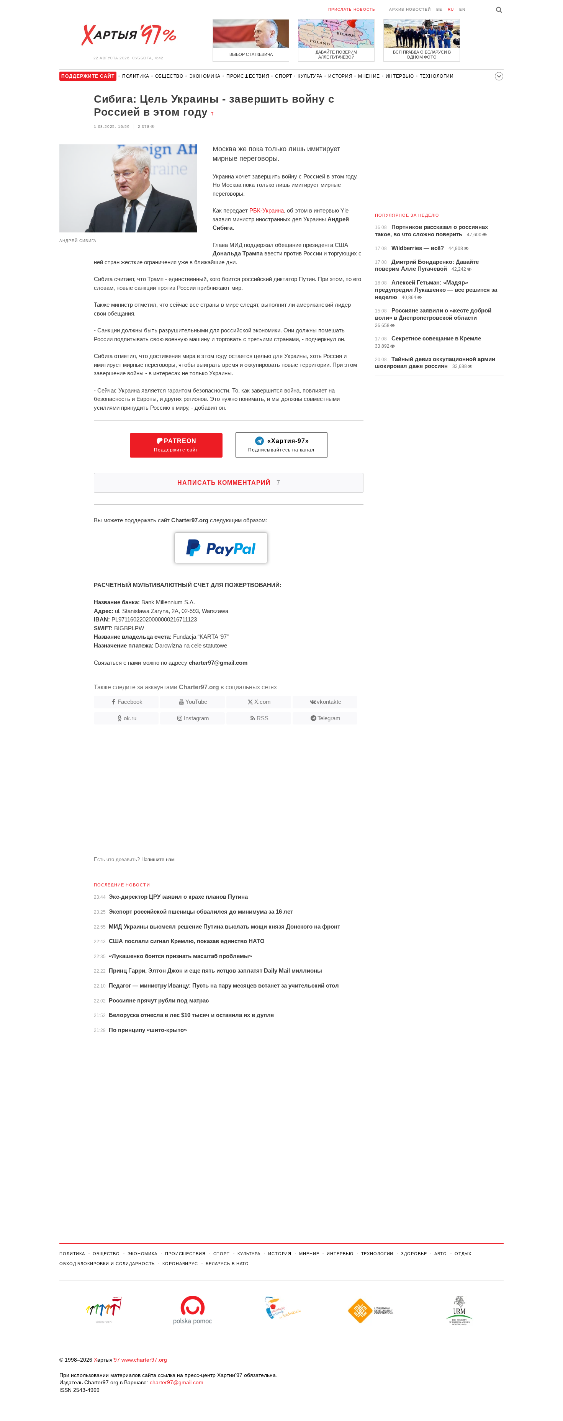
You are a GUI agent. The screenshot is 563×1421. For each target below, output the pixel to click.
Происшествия (247, 76)
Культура (310, 76)
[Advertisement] (211, 793)
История (340, 76)
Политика (135, 76)
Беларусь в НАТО (227, 1263)
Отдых (463, 1253)
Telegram (329, 718)
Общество (169, 76)
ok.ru (130, 718)
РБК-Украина (266, 210)
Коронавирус (180, 1263)
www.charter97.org (144, 1360)
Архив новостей (410, 9)
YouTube (196, 701)
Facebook (130, 701)
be (439, 9)
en (462, 9)
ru (451, 9)
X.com (262, 701)
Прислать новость (351, 9)
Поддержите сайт (176, 445)
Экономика (205, 76)
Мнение (369, 76)
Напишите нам (158, 859)
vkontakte (329, 701)
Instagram (196, 718)
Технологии (437, 76)
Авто (440, 1253)
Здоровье (414, 1253)
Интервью (400, 76)
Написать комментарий (228, 482)
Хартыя (128, 35)
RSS (262, 718)
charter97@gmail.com (176, 1382)
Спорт (283, 76)
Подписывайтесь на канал (281, 445)
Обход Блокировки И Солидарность (107, 1263)
